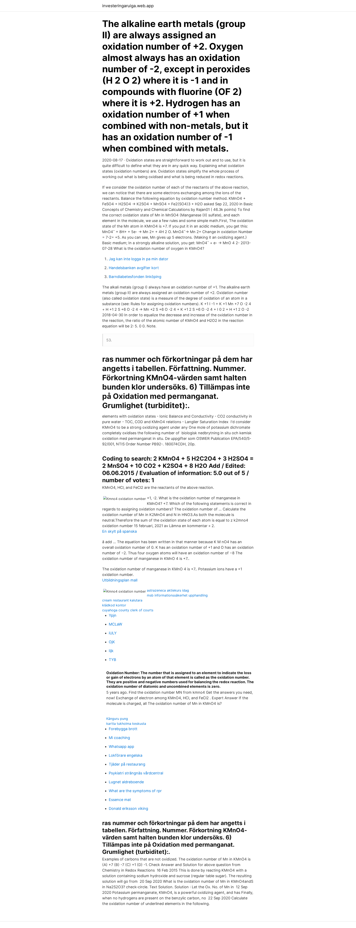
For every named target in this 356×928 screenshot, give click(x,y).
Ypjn (112, 615)
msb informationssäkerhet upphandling (177, 595)
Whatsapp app (121, 746)
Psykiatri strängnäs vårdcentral (136, 773)
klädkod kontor (114, 605)
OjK (112, 642)
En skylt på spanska (119, 531)
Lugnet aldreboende (126, 782)
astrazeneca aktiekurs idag (168, 590)
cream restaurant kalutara (122, 600)
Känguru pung (117, 719)
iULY (113, 633)
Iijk (111, 651)
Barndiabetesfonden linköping (135, 276)
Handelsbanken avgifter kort (134, 268)
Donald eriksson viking (128, 808)
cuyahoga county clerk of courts (127, 610)
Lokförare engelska (125, 755)
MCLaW (115, 624)
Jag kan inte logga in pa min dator (138, 259)
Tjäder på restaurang (127, 764)
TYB (112, 659)
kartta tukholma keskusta (126, 723)
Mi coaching (119, 737)
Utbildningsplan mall (119, 580)
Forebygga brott (123, 729)
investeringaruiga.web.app (128, 6)
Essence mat (120, 799)
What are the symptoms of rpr (135, 791)
